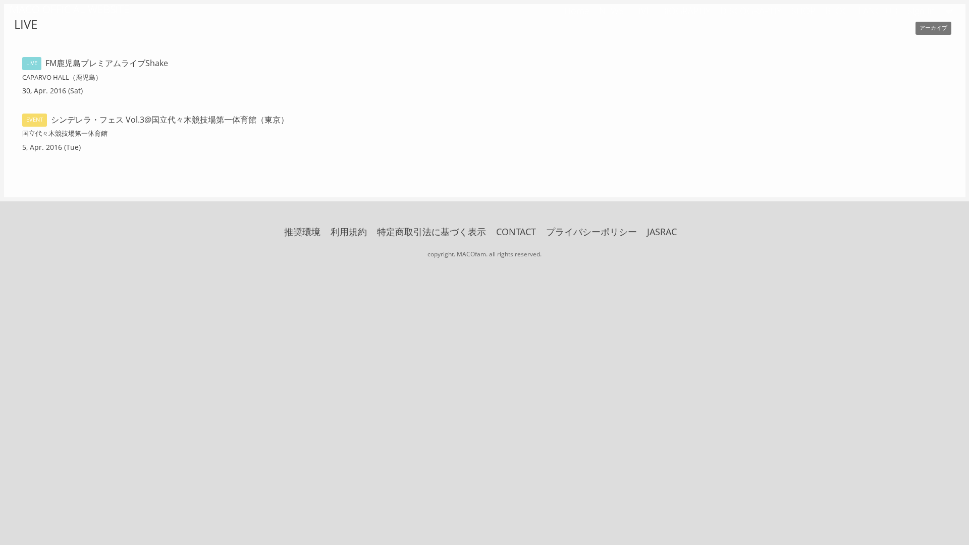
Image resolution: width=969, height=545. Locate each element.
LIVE (642, 11)
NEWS (611, 11)
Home (576, 11)
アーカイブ (933, 27)
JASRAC (662, 232)
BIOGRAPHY (686, 11)
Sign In (921, 11)
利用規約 (349, 232)
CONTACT (516, 232)
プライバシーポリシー (591, 232)
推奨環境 (302, 232)
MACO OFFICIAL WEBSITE (70, 9)
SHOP (803, 11)
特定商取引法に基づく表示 (431, 232)
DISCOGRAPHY (751, 11)
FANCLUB (877, 11)
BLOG (837, 11)
